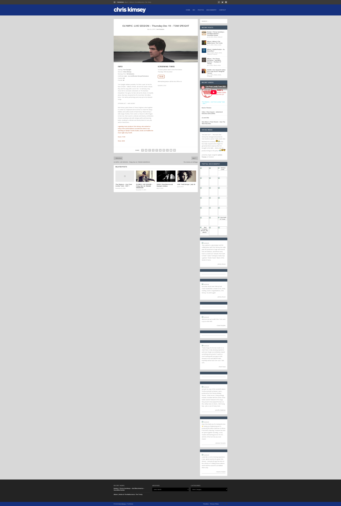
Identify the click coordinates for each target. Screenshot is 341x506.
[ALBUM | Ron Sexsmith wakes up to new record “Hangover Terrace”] (204, 71)
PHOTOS (201, 10)
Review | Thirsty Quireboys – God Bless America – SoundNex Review (216, 33)
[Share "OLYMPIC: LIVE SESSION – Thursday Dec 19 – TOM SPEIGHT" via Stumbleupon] (167, 150)
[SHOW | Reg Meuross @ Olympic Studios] (166, 176)
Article (219, 45)
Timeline (206, 504)
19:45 (161, 76)
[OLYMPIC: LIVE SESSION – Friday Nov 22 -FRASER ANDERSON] (145, 176)
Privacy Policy (214, 504)
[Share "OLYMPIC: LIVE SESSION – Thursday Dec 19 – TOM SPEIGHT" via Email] (171, 150)
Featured (220, 37)
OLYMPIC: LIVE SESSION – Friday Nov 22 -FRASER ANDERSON (144, 186)
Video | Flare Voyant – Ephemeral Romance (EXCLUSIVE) (212, 112)
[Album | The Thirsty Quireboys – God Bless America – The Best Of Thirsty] (204, 60)
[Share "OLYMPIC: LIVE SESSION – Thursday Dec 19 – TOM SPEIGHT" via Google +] (149, 150)
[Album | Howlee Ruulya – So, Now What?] (204, 50)
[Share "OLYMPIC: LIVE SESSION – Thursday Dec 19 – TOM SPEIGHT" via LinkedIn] (160, 150)
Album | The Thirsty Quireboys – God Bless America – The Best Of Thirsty (214, 61)
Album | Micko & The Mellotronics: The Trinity (138, 2)
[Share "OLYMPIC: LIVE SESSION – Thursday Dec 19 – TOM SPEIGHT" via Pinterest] (157, 150)
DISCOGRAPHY (211, 10)
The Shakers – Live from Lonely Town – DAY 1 (123, 185)
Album (215, 37)
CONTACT (222, 10)
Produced (214, 54)
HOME (188, 10)
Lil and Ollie (205, 118)
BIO (194, 10)
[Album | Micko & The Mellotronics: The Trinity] (204, 42)
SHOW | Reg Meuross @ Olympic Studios (165, 185)
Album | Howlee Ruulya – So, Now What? (216, 50)
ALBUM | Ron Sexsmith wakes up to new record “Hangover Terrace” (216, 71)
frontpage (209, 76)
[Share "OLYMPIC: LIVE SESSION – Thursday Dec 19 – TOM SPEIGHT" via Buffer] (164, 150)
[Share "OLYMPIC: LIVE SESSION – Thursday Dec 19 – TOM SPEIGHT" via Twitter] (146, 150)
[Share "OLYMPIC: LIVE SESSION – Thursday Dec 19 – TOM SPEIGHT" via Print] (174, 150)
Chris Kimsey (122, 504)
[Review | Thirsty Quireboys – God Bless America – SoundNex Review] (204, 33)
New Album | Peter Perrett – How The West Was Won (213, 122)
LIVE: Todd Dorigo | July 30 (186, 184)
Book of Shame (206, 108)
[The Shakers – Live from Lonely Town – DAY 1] (124, 176)
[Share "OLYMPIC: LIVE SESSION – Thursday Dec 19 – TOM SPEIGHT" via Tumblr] (153, 150)
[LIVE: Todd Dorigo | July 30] (186, 176)
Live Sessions (160, 29)
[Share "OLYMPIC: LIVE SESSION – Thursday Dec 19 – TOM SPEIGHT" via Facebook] (142, 150)
